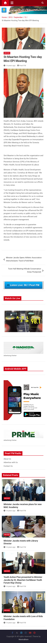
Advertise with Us (11, 462)
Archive (7, 53)
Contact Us (8, 466)
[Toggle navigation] (12, 3)
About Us (7, 459)
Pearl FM (22, 65)
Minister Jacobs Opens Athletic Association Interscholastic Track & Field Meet (24, 259)
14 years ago (10, 65)
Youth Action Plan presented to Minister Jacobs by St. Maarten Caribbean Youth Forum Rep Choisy (23, 580)
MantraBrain (23, 639)
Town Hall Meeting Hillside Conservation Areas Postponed (24, 270)
